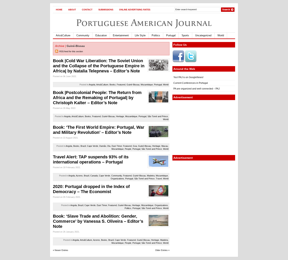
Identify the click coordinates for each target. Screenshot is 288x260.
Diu (108, 146)
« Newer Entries (60, 250)
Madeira (151, 175)
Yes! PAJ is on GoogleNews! (188, 77)
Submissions (105, 9)
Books (113, 84)
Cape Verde (92, 146)
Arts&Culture (63, 35)
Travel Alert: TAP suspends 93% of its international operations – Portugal (91, 159)
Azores (79, 175)
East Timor (117, 146)
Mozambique (147, 84)
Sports (185, 35)
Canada (94, 175)
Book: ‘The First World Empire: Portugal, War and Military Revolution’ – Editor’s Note (98, 130)
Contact (87, 9)
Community (82, 35)
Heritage (120, 116)
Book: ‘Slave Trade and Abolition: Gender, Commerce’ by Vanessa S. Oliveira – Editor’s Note (98, 221)
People (128, 149)
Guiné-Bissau (133, 84)
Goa (135, 146)
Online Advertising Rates (134, 9)
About (72, 9)
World (220, 35)
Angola (92, 84)
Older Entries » (162, 250)
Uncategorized (203, 35)
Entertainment (121, 35)
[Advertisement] (203, 127)
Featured (121, 84)
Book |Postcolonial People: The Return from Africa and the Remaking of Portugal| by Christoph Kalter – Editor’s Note (97, 97)
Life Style (140, 35)
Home (59, 9)
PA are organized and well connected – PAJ (196, 88)
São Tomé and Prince (158, 116)
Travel (159, 178)
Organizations (117, 178)
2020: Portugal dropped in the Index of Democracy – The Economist (91, 189)
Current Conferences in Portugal (190, 83)
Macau (164, 146)
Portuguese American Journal (144, 22)
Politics (156, 35)
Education (101, 35)
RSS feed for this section (71, 51)
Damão (102, 146)
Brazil (83, 146)
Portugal (171, 35)
